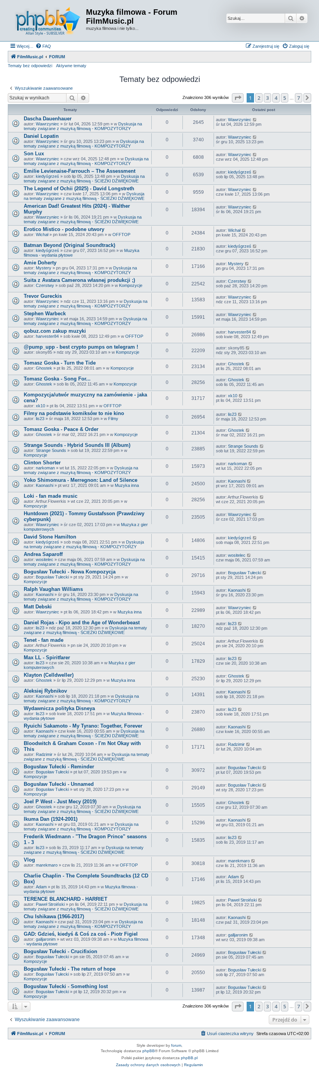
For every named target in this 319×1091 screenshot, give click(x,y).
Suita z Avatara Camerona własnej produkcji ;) (79, 280)
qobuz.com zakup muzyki (55, 331)
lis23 (40, 418)
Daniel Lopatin (41, 136)
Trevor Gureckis (43, 296)
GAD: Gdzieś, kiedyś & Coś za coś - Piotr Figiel (81, 934)
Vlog (29, 860)
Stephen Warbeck (45, 313)
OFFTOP (121, 234)
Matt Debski (38, 607)
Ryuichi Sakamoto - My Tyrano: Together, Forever (83, 726)
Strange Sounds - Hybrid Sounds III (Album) (77, 445)
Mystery (43, 268)
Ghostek (44, 368)
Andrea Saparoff (43, 554)
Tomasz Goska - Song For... (57, 379)
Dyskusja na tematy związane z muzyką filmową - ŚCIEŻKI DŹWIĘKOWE (84, 178)
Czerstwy (45, 285)
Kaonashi (44, 485)
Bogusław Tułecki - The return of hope (70, 969)
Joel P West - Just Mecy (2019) (60, 801)
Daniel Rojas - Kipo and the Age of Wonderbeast (82, 622)
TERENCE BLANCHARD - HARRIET (65, 899)
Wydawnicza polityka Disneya (59, 708)
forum (176, 1045)
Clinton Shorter (42, 463)
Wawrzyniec (47, 124)
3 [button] (267, 97)
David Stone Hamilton (50, 537)
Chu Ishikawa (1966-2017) (54, 916)
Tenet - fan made (43, 640)
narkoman (45, 468)
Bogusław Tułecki (52, 577)
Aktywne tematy (71, 65)
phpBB (148, 1051)
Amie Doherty (40, 263)
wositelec (44, 559)
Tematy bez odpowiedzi (30, 65)
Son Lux (34, 153)
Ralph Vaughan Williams (53, 589)
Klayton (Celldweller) (49, 675)
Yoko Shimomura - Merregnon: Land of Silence (80, 480)
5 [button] (284, 97)
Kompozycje (130, 285)
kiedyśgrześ (47, 176)
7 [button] (298, 97)
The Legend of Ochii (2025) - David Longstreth (79, 188)
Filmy (113, 418)
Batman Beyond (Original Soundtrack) (69, 245)
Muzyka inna (127, 485)
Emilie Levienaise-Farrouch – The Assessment (79, 171)
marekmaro (47, 865)
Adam (41, 886)
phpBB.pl (189, 1058)
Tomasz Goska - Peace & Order (61, 429)
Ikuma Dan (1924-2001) (50, 819)
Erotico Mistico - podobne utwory (64, 229)
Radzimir (44, 754)
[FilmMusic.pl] (48, 20)
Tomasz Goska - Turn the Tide (60, 363)
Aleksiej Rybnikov (45, 691)
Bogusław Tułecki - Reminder (59, 767)
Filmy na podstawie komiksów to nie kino (74, 413)
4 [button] (276, 97)
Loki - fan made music (50, 496)
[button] (238, 97)
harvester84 (47, 336)
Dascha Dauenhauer (48, 119)
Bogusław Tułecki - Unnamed (59, 784)
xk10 (40, 405)
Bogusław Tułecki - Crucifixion (60, 951)
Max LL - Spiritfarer (47, 657)
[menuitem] (43, 46)
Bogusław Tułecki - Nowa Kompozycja (70, 572)
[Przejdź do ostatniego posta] (255, 119)
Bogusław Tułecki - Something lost (66, 986)
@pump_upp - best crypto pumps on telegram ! (81, 347)
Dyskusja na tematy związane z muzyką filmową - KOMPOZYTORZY (83, 126)
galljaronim (46, 939)
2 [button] (259, 97)
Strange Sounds (51, 450)
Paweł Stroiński (50, 904)
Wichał (42, 234)
